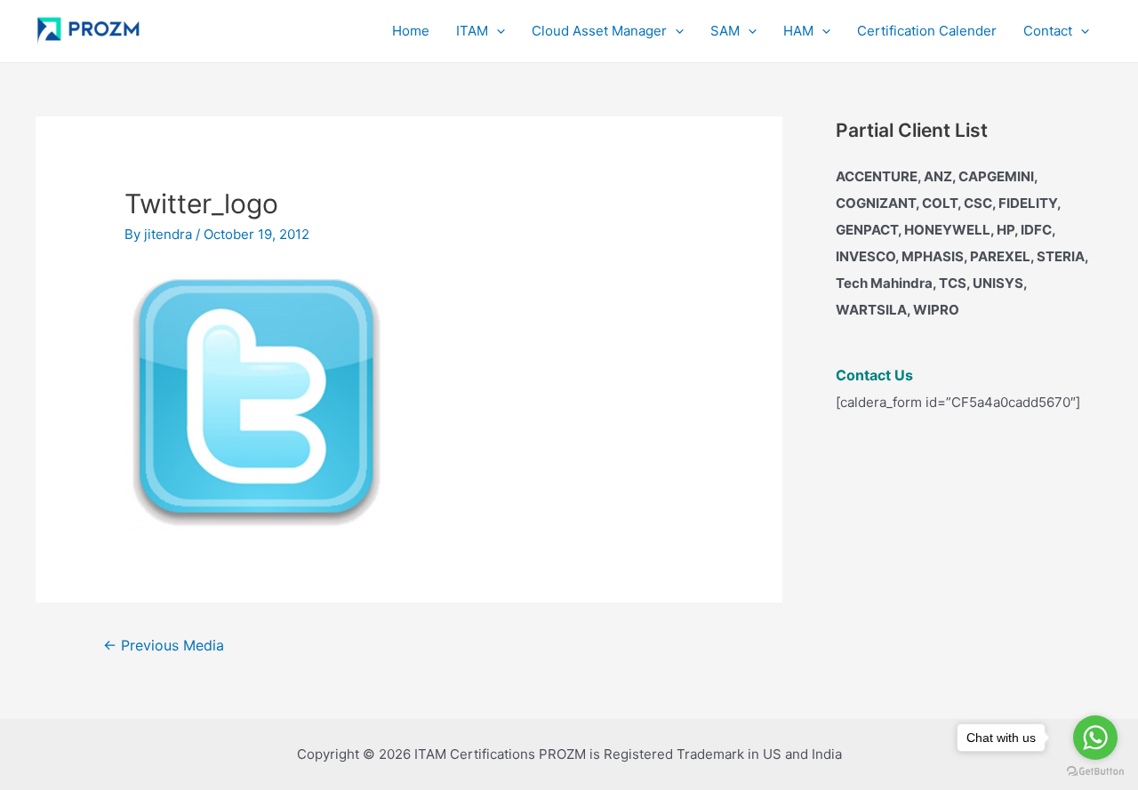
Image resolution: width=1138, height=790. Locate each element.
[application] (496, 31)
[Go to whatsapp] (1095, 737)
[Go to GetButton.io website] (1095, 772)
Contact (1047, 30)
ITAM (472, 30)
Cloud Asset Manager (599, 30)
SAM (725, 30)
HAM (798, 30)
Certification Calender (927, 30)
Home (410, 30)
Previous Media (163, 645)
